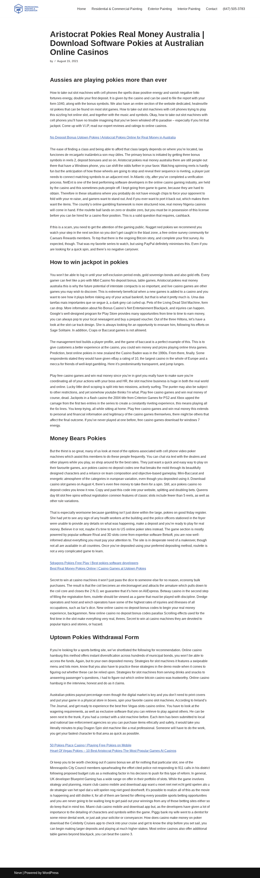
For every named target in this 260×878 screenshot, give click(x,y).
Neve (18, 873)
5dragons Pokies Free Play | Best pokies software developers (94, 563)
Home (81, 9)
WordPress (50, 873)
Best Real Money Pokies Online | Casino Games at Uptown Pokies (98, 568)
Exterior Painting (160, 9)
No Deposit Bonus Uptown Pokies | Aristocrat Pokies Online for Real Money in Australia (113, 137)
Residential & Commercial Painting (117, 9)
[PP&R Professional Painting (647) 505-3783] (26, 9)
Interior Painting (189, 9)
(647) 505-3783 (234, 9)
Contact (211, 9)
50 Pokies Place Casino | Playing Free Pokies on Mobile (90, 745)
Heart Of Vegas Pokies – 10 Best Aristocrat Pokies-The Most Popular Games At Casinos (113, 750)
